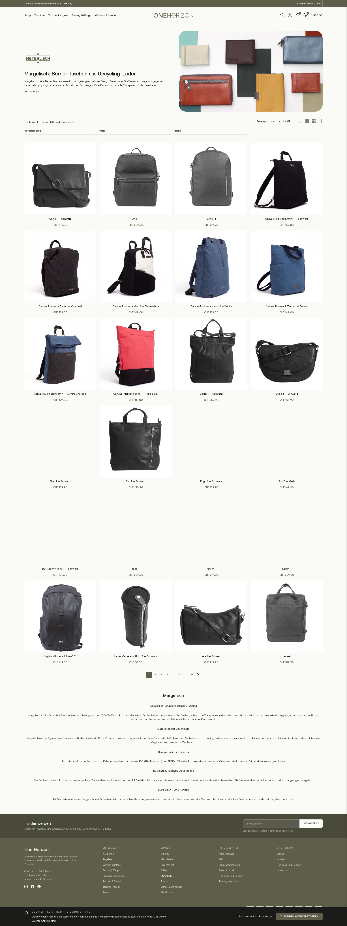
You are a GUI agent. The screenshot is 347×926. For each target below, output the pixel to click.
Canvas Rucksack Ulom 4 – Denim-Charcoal (60, 393)
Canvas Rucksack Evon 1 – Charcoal (60, 306)
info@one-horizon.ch (35, 875)
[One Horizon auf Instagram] (26, 886)
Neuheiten (108, 853)
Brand (177, 130)
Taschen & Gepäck (112, 881)
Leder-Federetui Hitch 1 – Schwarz (135, 656)
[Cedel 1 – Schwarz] (211, 354)
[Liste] (300, 121)
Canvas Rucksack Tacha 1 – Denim (286, 306)
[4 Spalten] (320, 121)
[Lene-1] (287, 616)
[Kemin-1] (287, 529)
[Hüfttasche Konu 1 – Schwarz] (60, 529)
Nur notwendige (247, 916)
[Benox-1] (211, 179)
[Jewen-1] (211, 529)
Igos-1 (135, 568)
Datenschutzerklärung (283, 831)
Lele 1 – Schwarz (211, 656)
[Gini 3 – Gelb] (287, 441)
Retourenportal (226, 870)
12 (276, 121)
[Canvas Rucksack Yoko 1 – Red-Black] (136, 354)
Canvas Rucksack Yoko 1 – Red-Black (135, 393)
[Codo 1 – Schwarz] (287, 354)
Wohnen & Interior (106, 15)
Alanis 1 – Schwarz (60, 218)
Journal (280, 853)
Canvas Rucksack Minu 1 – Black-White (136, 306)
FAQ (319, 3)
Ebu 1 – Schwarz (136, 481)
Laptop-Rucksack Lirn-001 (60, 656)
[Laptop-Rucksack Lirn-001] (60, 616)
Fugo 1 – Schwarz (211, 481)
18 (282, 121)
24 (288, 121)
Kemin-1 (286, 568)
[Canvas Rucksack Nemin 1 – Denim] (211, 267)
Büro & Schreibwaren (113, 875)
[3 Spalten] (314, 121)
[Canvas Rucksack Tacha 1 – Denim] (287, 267)
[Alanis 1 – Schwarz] (60, 179)
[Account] (290, 16)
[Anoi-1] (136, 179)
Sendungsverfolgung (229, 864)
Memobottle (167, 859)
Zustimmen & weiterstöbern (299, 916)
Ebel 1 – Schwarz (60, 481)
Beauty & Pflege (81, 15)
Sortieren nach (32, 130)
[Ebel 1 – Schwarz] (60, 441)
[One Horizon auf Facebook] (32, 886)
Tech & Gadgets (58, 15)
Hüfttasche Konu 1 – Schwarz (60, 568)
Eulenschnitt (167, 864)
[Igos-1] (136, 529)
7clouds (164, 881)
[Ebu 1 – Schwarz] (136, 441)
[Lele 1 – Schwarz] (211, 616)
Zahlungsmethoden (229, 881)
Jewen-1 (211, 568)
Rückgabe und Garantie (231, 875)
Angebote (108, 859)
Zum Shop (108, 892)
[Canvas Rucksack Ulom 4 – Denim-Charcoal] (60, 354)
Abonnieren (311, 823)
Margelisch (166, 875)
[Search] (282, 15)
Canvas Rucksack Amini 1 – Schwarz (286, 218)
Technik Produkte (112, 886)
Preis (102, 130)
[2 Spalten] (307, 121)
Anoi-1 (135, 218)
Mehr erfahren (32, 90)
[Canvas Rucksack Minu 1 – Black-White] (136, 267)
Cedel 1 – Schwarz (211, 393)
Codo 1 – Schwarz (286, 393)
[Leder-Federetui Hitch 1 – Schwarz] (136, 616)
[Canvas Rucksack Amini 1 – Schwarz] (287, 179)
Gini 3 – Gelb (287, 481)
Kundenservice (305, 3)
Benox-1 (211, 218)
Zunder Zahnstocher (171, 886)
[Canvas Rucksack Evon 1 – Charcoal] (60, 267)
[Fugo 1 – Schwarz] (211, 441)
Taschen (39, 15)
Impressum (282, 870)
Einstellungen (266, 916)
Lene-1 (287, 656)
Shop (27, 15)
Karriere (281, 859)
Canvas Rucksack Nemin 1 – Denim (211, 306)
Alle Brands (166, 892)
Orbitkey (165, 853)
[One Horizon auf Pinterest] (39, 886)
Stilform (164, 870)
